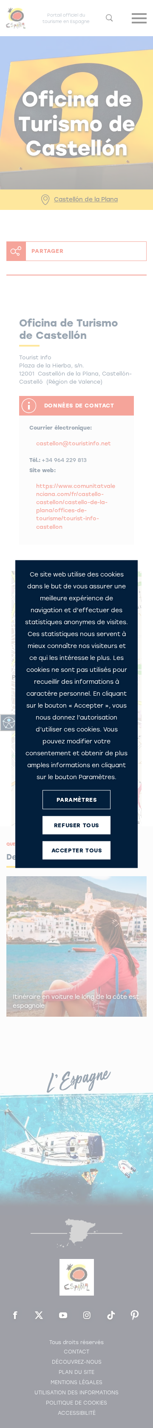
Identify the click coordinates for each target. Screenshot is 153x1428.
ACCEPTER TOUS (76, 850)
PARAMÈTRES (77, 799)
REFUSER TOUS (76, 825)
